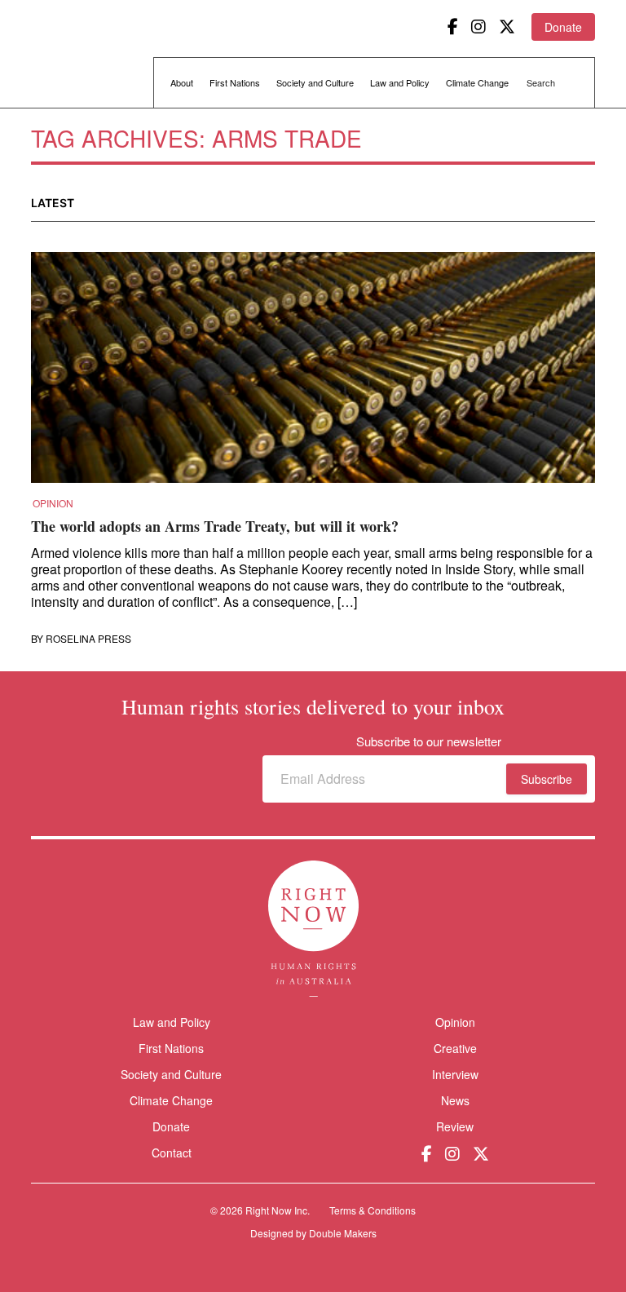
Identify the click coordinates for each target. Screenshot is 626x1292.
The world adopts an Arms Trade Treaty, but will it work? (215, 526)
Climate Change (477, 82)
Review (455, 1126)
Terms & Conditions (372, 1210)
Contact (172, 1153)
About (181, 82)
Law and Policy (400, 82)
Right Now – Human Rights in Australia (94, 57)
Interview (455, 1074)
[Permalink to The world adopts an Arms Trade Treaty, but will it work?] (313, 372)
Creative (455, 1048)
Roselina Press (88, 638)
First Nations (234, 82)
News (455, 1100)
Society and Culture (315, 82)
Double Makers (343, 1233)
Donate (563, 27)
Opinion (53, 503)
